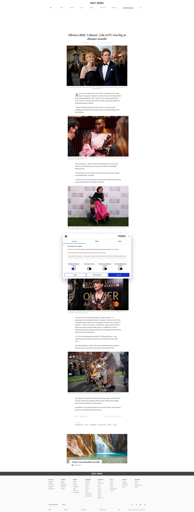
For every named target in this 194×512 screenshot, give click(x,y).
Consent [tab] (74, 241)
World (75, 479)
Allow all (119, 275)
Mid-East (75, 481)
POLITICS (51, 479)
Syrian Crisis (75, 490)
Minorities (63, 486)
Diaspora (63, 488)
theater (86, 424)
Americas (75, 485)
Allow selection (97, 275)
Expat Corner (100, 497)
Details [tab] (97, 241)
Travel (99, 485)
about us (83, 509)
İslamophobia (76, 492)
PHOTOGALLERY (77, 465)
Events (92, 7)
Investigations (64, 485)
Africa (74, 488)
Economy (87, 483)
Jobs (49, 509)
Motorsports (125, 485)
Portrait (103, 7)
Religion (99, 492)
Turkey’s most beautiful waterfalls (86, 462)
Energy (86, 485)
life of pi (115, 424)
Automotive (87, 481)
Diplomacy (50, 481)
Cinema (72, 7)
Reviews (114, 7)
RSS (119, 509)
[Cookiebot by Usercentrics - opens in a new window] (119, 236)
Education (63, 483)
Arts (61, 7)
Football (124, 481)
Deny (75, 275)
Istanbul (62, 481)
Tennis (123, 486)
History (99, 494)
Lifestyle (100, 479)
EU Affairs (50, 486)
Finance (87, 486)
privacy (66, 509)
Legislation (50, 483)
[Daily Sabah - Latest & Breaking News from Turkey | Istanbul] (97, 3)
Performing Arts (128, 7)
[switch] (89, 269)
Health (99, 481)
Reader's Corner (138, 485)
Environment (100, 483)
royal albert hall (102, 424)
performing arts (79, 424)
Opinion (137, 479)
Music (81, 7)
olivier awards (93, 424)
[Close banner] (128, 236)
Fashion (99, 488)
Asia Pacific (75, 486)
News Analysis (51, 488)
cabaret (109, 424)
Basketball (124, 483)
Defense (87, 492)
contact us (102, 509)
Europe (74, 483)
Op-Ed (136, 483)
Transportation (88, 494)
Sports (124, 479)
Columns (137, 481)
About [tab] (119, 241)
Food (99, 486)
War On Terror (51, 485)
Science (99, 490)
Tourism (87, 488)
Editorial (136, 486)
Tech (86, 490)
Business (88, 479)
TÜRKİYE (63, 479)
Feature (99, 496)
